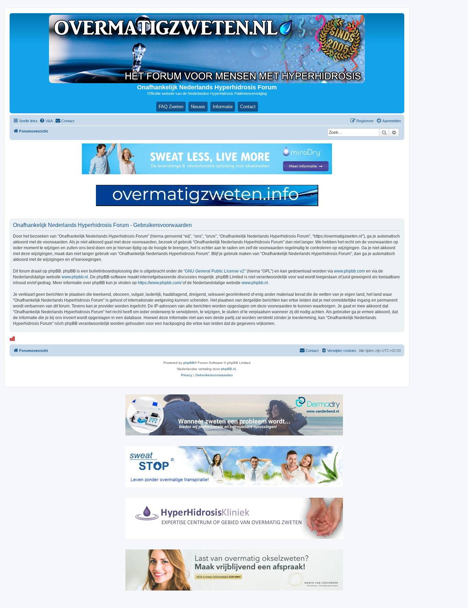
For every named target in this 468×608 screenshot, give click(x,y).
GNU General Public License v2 (214, 271)
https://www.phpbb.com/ (160, 282)
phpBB (188, 363)
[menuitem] (46, 121)
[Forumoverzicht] (207, 49)
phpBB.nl (228, 369)
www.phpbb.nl (75, 277)
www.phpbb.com (349, 271)
